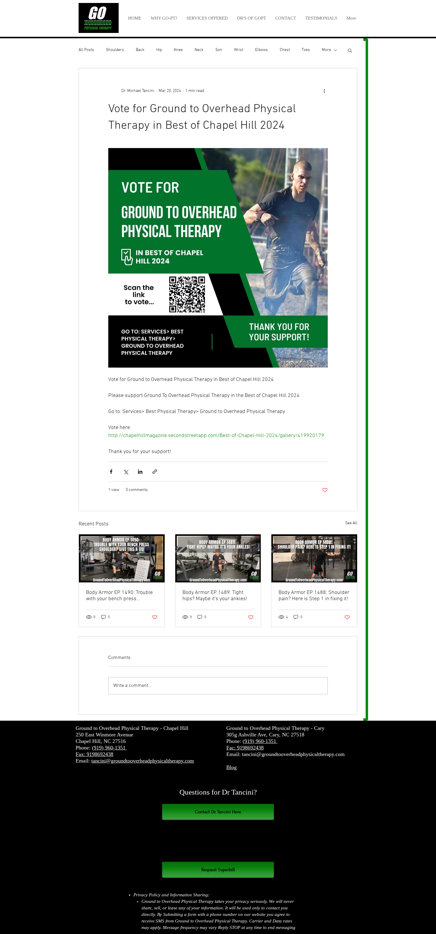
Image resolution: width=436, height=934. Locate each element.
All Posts (86, 50)
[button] (207, 18)
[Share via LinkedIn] (140, 471)
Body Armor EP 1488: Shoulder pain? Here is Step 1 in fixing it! (314, 596)
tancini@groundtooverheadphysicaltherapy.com (142, 761)
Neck (199, 50)
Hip (159, 50)
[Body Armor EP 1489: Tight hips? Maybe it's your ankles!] (218, 558)
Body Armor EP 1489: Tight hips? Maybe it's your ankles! (214, 596)
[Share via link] (154, 471)
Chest (285, 50)
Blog (231, 767)
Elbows (261, 50)
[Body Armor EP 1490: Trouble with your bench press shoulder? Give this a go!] (122, 558)
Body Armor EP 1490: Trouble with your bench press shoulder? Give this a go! (119, 596)
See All (351, 523)
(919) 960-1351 (109, 748)
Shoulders (115, 50)
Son (218, 50)
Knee (178, 50)
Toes (306, 50)
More (326, 50)
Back (140, 50)
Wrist (238, 50)
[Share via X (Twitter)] (125, 471)
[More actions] (324, 90)
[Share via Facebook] (111, 471)
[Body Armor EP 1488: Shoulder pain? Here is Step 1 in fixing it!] (314, 558)
